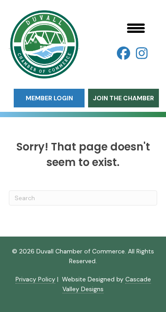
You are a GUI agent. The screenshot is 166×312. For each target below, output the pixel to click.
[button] (123, 53)
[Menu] (136, 28)
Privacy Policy (35, 279)
